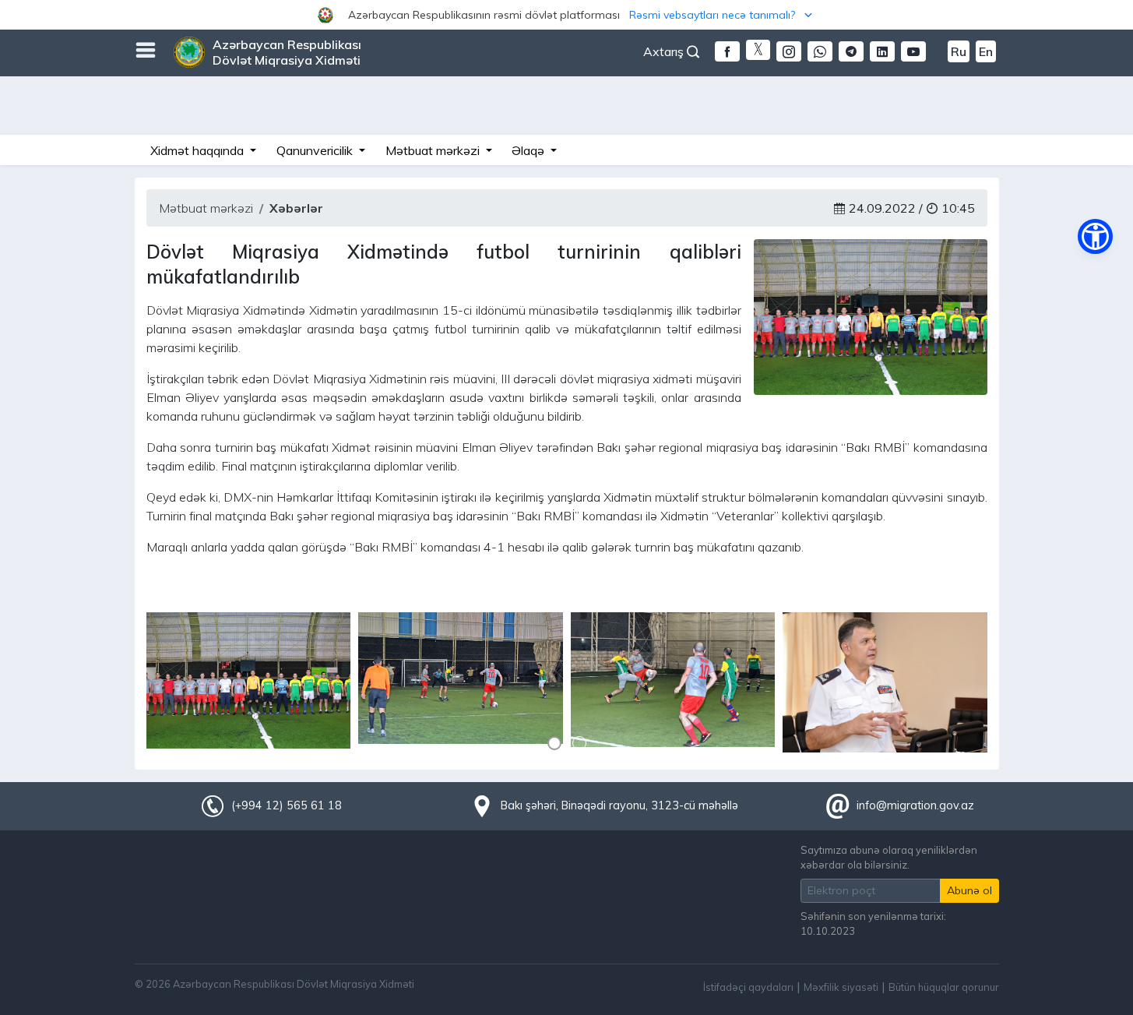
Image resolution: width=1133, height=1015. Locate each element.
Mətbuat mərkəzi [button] (434, 150)
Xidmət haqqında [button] (198, 150)
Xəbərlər (296, 208)
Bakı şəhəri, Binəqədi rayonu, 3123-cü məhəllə (619, 805)
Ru (958, 51)
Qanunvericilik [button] (316, 150)
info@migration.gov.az (915, 805)
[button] (566, 15)
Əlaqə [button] (529, 150)
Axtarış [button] (665, 51)
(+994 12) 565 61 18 (286, 805)
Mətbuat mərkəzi (206, 208)
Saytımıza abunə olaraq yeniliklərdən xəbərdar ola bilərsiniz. (888, 857)
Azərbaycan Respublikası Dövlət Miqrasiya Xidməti (287, 52)
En (986, 51)
